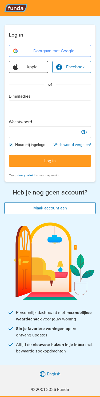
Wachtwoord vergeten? (72, 144)
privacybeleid (25, 175)
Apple (32, 67)
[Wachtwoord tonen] (83, 132)
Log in (50, 161)
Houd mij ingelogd (30, 144)
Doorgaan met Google (53, 51)
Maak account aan (50, 208)
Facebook (75, 67)
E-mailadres (19, 96)
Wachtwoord (20, 122)
